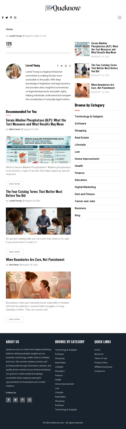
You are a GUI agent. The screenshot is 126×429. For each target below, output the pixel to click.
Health (58, 379)
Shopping (59, 358)
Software (59, 354)
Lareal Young (15, 36)
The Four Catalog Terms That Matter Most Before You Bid (34, 193)
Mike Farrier (14, 129)
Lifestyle (59, 366)
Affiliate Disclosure (103, 366)
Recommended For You (21, 111)
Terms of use (100, 358)
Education (60, 371)
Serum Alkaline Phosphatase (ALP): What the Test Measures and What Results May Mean (36, 122)
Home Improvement (64, 383)
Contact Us (99, 371)
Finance (59, 375)
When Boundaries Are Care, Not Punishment (35, 259)
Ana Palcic (14, 265)
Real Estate (60, 362)
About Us (98, 354)
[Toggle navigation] (119, 17)
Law (57, 388)
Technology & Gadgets (66, 349)
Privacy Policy (100, 362)
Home (9, 29)
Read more (14, 184)
